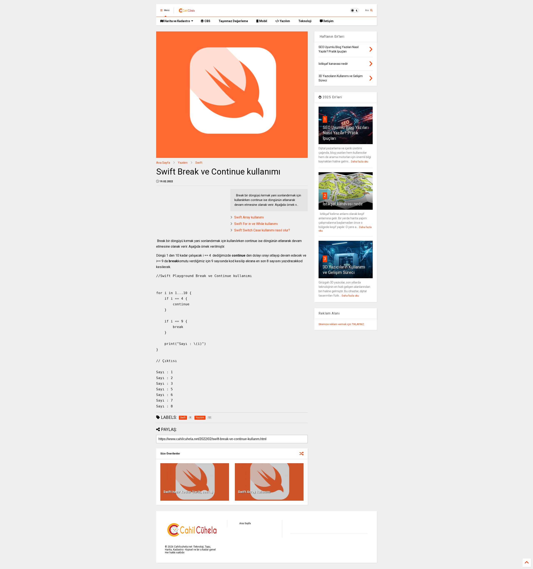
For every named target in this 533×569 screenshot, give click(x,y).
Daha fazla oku (359, 161)
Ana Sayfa (163, 162)
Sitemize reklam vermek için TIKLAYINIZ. (342, 324)
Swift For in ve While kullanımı (256, 224)
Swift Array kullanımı (249, 217)
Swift (198, 162)
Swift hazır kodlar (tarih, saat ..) (188, 492)
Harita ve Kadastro (177, 21)
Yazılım (284, 21)
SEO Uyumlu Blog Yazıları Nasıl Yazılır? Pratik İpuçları (346, 133)
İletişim (328, 21)
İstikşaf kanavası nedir (343, 203)
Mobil (263, 21)
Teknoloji (304, 21)
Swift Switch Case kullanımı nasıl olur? (262, 230)
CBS (207, 21)
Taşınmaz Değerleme (233, 21)
